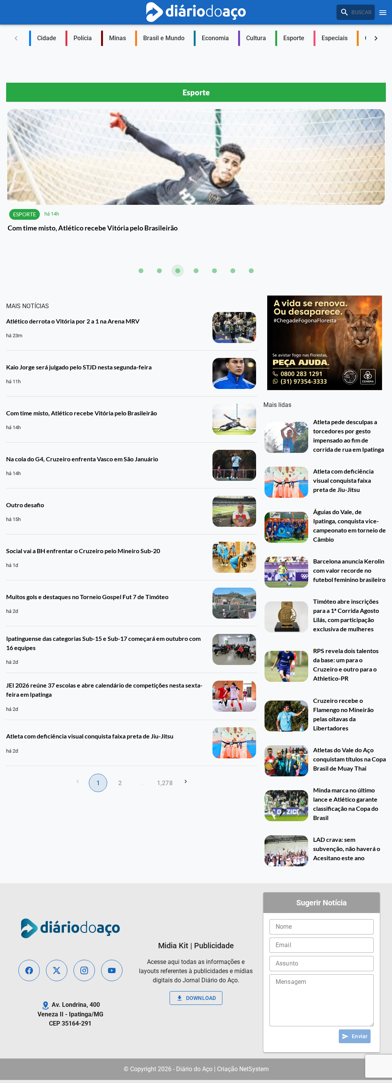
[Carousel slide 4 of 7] (196, 271)
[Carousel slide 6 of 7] (233, 271)
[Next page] (185, 781)
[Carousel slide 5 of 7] (214, 271)
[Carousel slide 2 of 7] (159, 271)
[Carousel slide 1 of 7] (141, 271)
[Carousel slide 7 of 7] (251, 271)
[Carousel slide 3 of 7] (178, 271)
